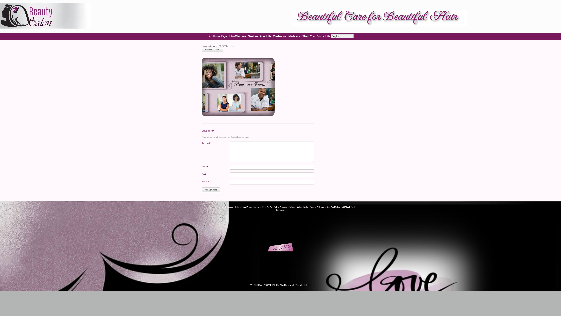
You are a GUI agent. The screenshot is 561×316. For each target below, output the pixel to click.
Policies (292, 207)
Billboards (321, 207)
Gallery (299, 207)
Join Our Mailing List (335, 207)
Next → (218, 50)
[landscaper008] (238, 115)
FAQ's (305, 207)
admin (231, 46)
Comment (206, 143)
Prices (250, 207)
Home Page (220, 36)
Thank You (308, 36)
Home (208, 207)
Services (253, 36)
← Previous (207, 50)
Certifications (240, 207)
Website (205, 182)
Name (205, 167)
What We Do (267, 207)
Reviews (256, 207)
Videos (313, 207)
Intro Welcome (237, 36)
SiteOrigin (307, 285)
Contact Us (323, 36)
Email (204, 174)
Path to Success (280, 207)
